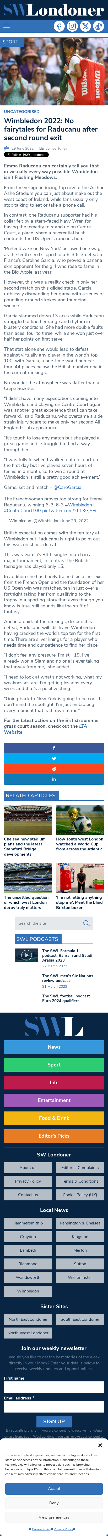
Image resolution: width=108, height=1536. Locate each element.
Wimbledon (28, 1291)
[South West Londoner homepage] (54, 10)
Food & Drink (54, 1118)
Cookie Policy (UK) (80, 1195)
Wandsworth (28, 1277)
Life (54, 1082)
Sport (10, 42)
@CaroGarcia (67, 487)
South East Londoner (80, 1319)
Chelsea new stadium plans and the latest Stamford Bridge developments (25, 846)
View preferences (54, 1517)
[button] (100, 1445)
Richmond (27, 1264)
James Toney (56, 148)
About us (27, 1168)
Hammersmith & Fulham (28, 1224)
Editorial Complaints (80, 1168)
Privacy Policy (63, 1529)
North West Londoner (28, 1333)
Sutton (80, 1264)
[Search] (86, 923)
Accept (54, 1488)
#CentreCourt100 (22, 510)
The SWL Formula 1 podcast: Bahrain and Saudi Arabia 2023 (67, 955)
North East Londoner (28, 1319)
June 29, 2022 (75, 521)
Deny (54, 1503)
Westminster (80, 1277)
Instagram (72, 26)
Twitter (85, 26)
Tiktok (98, 26)
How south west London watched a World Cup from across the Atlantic (79, 844)
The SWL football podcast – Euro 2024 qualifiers (67, 998)
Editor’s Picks (54, 1136)
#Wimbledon (78, 505)
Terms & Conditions (80, 1181)
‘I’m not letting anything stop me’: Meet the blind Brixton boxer (79, 902)
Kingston (80, 1237)
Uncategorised (22, 112)
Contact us (28, 1195)
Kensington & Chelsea (80, 1223)
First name (14, 1378)
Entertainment (54, 1100)
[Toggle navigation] (6, 26)
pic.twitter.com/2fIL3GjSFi (69, 510)
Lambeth (28, 1250)
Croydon (28, 1237)
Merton (80, 1250)
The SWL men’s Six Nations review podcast (67, 978)
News (54, 1047)
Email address (19, 1398)
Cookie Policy (41, 1529)
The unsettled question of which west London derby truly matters (26, 902)
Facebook (59, 26)
